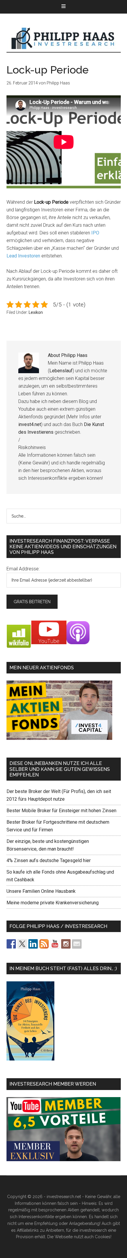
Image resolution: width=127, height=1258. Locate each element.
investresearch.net (63, 38)
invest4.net (29, 424)
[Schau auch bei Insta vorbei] (66, 944)
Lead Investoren (23, 256)
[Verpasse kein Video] (55, 944)
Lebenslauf (61, 370)
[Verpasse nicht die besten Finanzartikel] (77, 944)
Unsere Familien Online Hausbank (41, 891)
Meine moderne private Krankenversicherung (52, 902)
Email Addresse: (23, 569)
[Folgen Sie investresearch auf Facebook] (11, 944)
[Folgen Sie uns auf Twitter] (22, 944)
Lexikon (36, 312)
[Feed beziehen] (44, 944)
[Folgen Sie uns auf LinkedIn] (33, 944)
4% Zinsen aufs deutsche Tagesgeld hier (48, 860)
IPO (95, 233)
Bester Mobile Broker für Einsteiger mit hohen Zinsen (61, 810)
